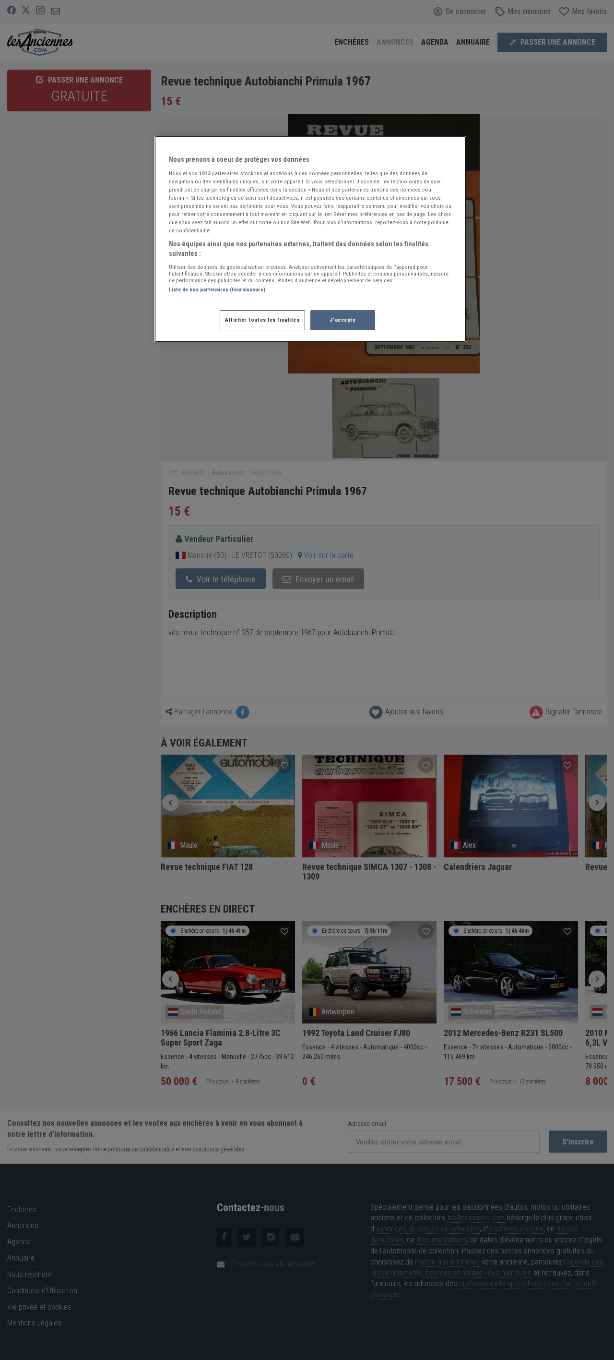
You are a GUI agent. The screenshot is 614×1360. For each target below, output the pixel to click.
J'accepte (342, 319)
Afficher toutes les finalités (262, 319)
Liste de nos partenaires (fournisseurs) (217, 289)
